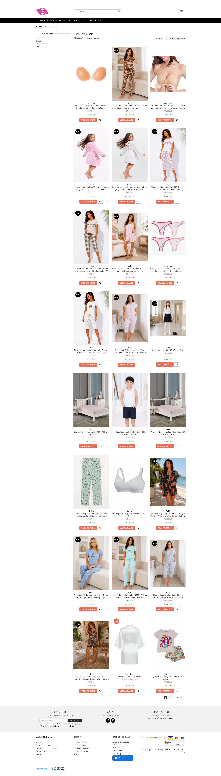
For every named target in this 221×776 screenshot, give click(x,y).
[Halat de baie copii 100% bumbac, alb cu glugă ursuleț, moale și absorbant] (130, 155)
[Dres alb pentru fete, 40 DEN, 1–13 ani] (168, 318)
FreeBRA (91, 103)
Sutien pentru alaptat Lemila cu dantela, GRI (129, 514)
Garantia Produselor (81, 748)
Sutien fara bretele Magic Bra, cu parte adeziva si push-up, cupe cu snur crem (168, 106)
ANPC (76, 754)
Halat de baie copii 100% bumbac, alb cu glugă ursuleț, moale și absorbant (129, 188)
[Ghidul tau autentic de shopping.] (42, 769)
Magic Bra (168, 103)
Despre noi (40, 742)
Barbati (38, 41)
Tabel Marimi (95, 20)
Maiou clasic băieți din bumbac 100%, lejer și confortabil (129, 433)
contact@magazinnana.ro (161, 718)
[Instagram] (113, 720)
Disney (168, 674)
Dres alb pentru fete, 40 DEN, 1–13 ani (168, 350)
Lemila (129, 511)
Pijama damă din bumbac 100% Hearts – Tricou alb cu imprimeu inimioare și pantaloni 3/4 (168, 188)
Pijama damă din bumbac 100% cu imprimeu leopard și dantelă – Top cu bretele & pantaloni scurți (91, 677)
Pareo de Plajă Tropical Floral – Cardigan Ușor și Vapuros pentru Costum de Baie (168, 514)
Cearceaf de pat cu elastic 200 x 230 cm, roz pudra (91, 433)
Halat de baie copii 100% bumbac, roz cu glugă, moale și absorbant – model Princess (91, 188)
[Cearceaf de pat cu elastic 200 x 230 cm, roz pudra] (91, 400)
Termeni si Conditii (43, 745)
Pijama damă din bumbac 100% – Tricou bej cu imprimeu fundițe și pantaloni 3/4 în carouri (91, 269)
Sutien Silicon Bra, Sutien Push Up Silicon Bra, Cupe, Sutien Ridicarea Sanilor (91, 106)
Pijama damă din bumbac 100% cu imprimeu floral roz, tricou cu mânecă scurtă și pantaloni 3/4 (129, 351)
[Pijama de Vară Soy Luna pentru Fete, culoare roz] (168, 645)
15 (178, 697)
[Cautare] (119, 11)
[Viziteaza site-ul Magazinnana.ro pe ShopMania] (58, 769)
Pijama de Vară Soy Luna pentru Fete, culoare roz (168, 677)
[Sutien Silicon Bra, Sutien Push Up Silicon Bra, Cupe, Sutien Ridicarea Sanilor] (91, 74)
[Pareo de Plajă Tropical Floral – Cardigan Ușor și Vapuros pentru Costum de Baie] (168, 482)
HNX (91, 674)
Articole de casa (41, 44)
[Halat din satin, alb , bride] (130, 645)
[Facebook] (108, 720)
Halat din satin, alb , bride (129, 676)
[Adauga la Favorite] (100, 120)
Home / (39, 26)
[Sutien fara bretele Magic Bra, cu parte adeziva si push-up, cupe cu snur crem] (168, 74)
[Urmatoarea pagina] (181, 697)
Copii (38, 46)
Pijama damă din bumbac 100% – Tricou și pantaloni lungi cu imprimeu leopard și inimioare (129, 106)
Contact (39, 754)
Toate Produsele (50, 26)
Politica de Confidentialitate (63, 726)
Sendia (91, 184)
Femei (38, 38)
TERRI (168, 347)
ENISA (129, 103)
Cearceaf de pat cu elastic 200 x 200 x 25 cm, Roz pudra (168, 433)
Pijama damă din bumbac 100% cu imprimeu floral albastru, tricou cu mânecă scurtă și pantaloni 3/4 (168, 596)
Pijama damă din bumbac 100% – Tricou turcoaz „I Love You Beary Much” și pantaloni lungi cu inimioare (129, 596)
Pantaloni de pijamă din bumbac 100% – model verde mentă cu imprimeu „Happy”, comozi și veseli (91, 514)
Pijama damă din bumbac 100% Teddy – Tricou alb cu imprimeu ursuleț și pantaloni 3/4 (91, 351)
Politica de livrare (42, 751)
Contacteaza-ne (125, 758)
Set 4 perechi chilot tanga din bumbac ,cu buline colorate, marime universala (168, 269)
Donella (129, 429)
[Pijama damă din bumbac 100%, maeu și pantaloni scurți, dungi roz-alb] (130, 237)
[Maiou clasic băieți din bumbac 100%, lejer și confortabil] (130, 400)
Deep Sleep (168, 266)
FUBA (168, 511)
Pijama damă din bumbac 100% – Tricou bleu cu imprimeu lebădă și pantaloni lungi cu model (91, 596)
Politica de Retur (80, 745)
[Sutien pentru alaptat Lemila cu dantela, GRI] (130, 482)
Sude (130, 266)
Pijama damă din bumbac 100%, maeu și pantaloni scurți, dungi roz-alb (129, 269)
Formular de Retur (81, 751)
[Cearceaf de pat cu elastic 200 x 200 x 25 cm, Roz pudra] (168, 400)
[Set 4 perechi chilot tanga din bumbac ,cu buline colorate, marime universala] (168, 237)
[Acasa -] (48, 11)
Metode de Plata (80, 742)
